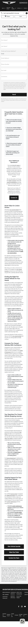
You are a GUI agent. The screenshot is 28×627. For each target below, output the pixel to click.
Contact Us (14, 197)
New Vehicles (6, 592)
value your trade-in (9, 438)
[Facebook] (18, 606)
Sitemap (16, 615)
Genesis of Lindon (4, 615)
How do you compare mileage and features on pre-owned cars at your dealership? (14, 129)
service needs (18, 512)
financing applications (12, 182)
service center (14, 494)
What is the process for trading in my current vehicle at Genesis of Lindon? (14, 145)
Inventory (7, 589)
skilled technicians (11, 495)
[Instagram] (21, 606)
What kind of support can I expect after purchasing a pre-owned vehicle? (13, 153)
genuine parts (18, 517)
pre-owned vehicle (14, 209)
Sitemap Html (20, 615)
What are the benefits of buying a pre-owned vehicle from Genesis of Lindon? (14, 121)
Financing (20, 589)
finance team (17, 452)
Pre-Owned (6, 594)
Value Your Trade (14, 552)
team (18, 165)
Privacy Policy (8, 615)
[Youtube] (24, 606)
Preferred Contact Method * (8, 51)
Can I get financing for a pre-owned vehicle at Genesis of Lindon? (13, 137)
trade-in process (12, 180)
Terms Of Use (12, 615)
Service (13, 589)
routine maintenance (11, 501)
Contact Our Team (14, 558)
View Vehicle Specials (14, 546)
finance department (11, 458)
